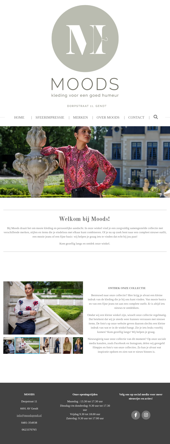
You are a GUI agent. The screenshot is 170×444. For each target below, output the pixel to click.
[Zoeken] (155, 117)
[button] (80, 282)
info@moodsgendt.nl (29, 415)
